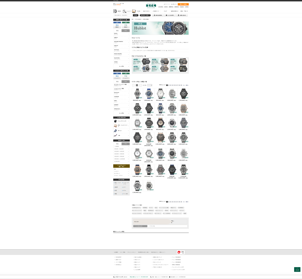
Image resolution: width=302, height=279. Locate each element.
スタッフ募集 (122, 252)
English (182, 6)
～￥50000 (116, 146)
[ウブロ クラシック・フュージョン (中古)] (142, 68)
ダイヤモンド (117, 173)
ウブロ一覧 (152, 226)
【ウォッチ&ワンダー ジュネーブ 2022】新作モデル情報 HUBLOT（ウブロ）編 (154, 50)
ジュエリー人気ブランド (158, 259)
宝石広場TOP (118, 257)
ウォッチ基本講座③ (176, 262)
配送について (137, 262)
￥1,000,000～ (117, 161)
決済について (137, 259)
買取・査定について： (157, 277)
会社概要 (116, 252)
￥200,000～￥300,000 (119, 153)
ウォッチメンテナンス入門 (178, 267)
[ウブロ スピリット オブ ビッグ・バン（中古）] (160, 61)
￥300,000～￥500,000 (119, 156)
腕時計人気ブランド (157, 257)
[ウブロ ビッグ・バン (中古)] (142, 61)
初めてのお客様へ (138, 257)
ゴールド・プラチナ (118, 175)
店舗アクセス (118, 259)
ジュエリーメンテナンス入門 (178, 269)
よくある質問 (137, 269)
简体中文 (177, 6)
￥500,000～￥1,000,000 (119, 159)
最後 (187, 85)
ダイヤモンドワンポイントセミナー (160, 264)
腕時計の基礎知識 (176, 264)
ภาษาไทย (161, 6)
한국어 (166, 6)
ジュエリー (116, 171)
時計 (115, 169)
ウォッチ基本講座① (176, 257)
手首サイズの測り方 (157, 267)
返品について (137, 264)
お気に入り (174, 4)
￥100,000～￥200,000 (119, 151)
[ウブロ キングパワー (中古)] (160, 68)
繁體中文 (171, 6)
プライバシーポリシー (131, 252)
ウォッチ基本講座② (176, 259)
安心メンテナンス (157, 262)
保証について (137, 267)
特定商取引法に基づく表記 (143, 252)
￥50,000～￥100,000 (118, 149)
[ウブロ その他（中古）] (179, 68)
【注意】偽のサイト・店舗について (158, 252)
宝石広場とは (118, 264)
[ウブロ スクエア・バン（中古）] (179, 61)
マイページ (167, 4)
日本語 (186, 6)
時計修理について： (175, 277)
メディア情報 (118, 262)
